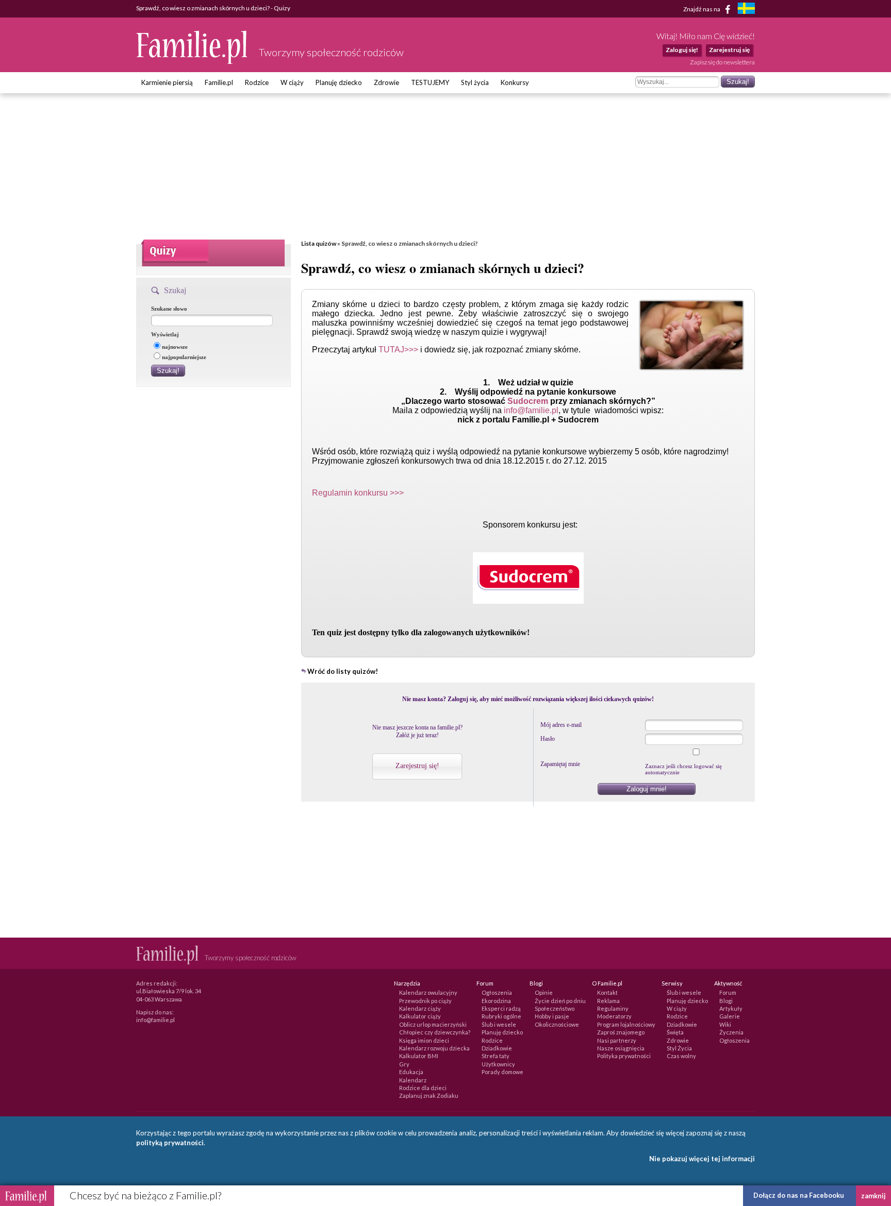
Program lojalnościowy (626, 1024)
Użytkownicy (498, 1064)
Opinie (544, 992)
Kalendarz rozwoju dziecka (434, 1048)
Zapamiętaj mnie (560, 764)
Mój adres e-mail (561, 724)
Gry (404, 1064)
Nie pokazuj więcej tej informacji (702, 1158)
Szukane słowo (169, 308)
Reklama (608, 1000)
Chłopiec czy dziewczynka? (434, 1032)
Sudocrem (528, 401)
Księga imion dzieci (424, 1040)
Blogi (726, 1000)
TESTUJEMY (430, 82)
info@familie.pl (531, 410)
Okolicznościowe (557, 1024)
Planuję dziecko (339, 82)
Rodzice (257, 82)
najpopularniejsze (184, 357)
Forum (727, 992)
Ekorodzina (496, 1000)
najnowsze (175, 347)
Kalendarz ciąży (420, 1008)
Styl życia (475, 82)
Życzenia (731, 1032)
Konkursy (515, 82)
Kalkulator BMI (418, 1055)
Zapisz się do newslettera (722, 62)
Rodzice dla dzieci (423, 1087)
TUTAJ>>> (398, 349)
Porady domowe (502, 1071)
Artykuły (730, 1008)
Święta (675, 1032)
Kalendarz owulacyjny (428, 992)
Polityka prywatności (624, 1055)
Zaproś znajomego (621, 1032)
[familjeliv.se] (746, 9)
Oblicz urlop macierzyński (433, 1024)
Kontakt (607, 992)
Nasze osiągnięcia (621, 1048)
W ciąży (292, 82)
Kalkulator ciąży (420, 1016)
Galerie (729, 1016)
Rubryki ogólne (501, 1016)
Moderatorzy (614, 1016)
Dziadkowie (497, 1048)
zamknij (873, 1196)
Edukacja (411, 1071)
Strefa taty (495, 1055)
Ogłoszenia (497, 992)
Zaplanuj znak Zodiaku (428, 1095)
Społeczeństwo (554, 1008)
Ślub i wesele (499, 1024)
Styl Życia (679, 1048)
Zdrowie (386, 82)
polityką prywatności (170, 1143)
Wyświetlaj (165, 334)
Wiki (725, 1024)
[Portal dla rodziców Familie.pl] (192, 61)
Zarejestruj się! (417, 766)
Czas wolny (681, 1055)
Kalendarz (412, 1080)
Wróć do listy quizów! (342, 671)
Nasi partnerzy (616, 1040)
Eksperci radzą (501, 1008)
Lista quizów (318, 243)
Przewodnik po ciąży (425, 1000)
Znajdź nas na (702, 8)
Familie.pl (219, 82)
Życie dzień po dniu (560, 1000)
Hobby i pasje (552, 1016)
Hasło (547, 738)
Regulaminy (613, 1008)
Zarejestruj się (729, 50)
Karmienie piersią (167, 82)
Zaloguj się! (682, 50)
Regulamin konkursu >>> (358, 492)
